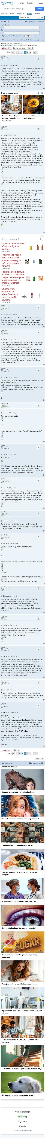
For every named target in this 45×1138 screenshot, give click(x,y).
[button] (13, 52)
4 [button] (27, 52)
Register (30, 3)
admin (30, 45)
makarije (3, 703)
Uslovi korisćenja (22, 1112)
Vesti (12, 14)
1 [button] (19, 52)
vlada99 (10, 45)
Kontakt (37, 14)
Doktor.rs (29, 1130)
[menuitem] (6, 21)
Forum (29, 14)
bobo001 (3, 56)
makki (3, 478)
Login (22, 3)
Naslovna (4, 14)
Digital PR (22, 1121)
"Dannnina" (4, 126)
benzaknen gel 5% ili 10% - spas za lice (12, 43)
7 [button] (34, 52)
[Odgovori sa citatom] (38, 58)
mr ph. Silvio (17, 45)
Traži (39, 8)
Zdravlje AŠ (20, 14)
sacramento (4, 680)
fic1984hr (4, 534)
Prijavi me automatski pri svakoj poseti (13, 36)
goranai (34, 45)
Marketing (22, 1117)
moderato (24, 45)
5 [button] (30, 52)
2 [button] (22, 52)
